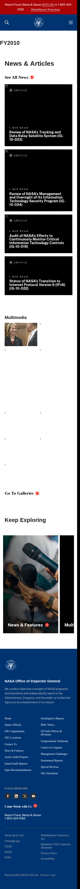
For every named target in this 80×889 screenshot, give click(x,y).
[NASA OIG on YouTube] (33, 796)
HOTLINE (48, 4)
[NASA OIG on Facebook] (8, 796)
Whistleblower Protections (45, 9)
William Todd (47, 875)
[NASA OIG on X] (25, 796)
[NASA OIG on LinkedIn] (16, 796)
